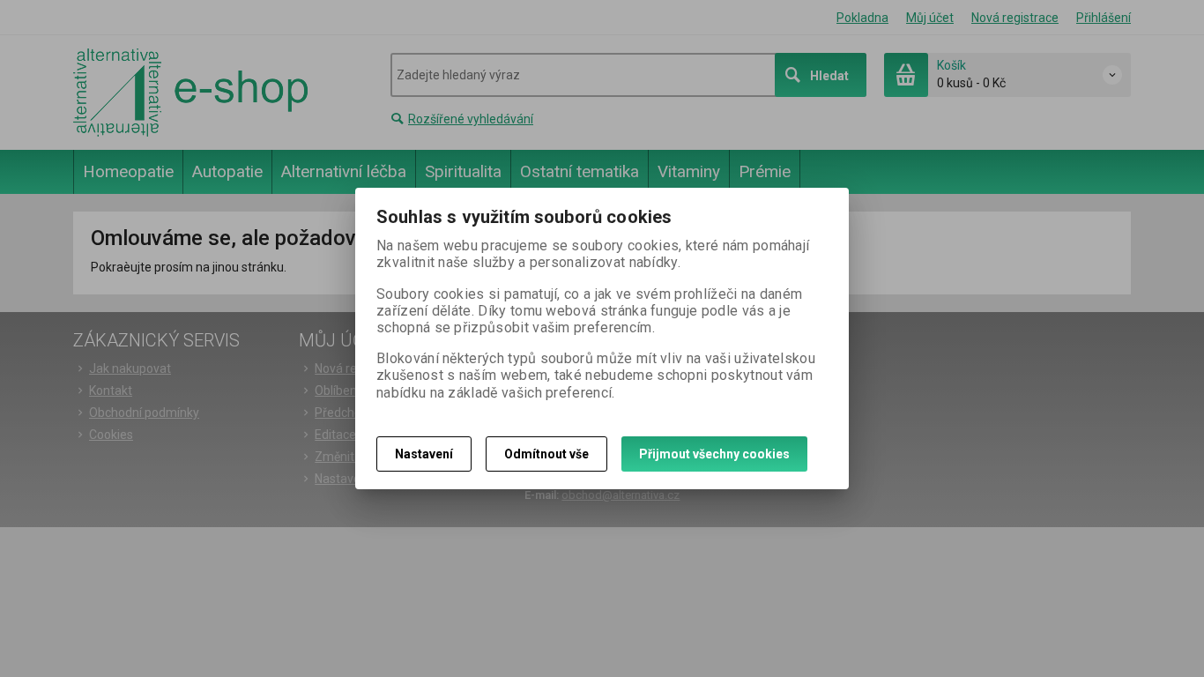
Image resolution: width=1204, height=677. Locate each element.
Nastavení (424, 454)
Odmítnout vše (546, 454)
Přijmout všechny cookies (714, 454)
